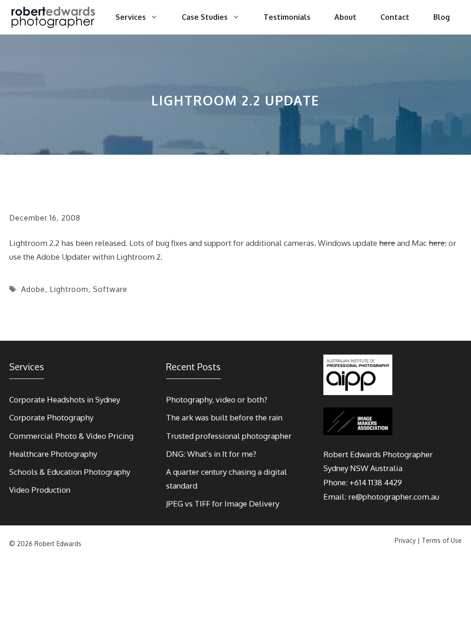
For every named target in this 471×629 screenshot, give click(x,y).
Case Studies (205, 17)
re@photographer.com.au (393, 496)
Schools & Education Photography (69, 472)
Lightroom (69, 289)
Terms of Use (442, 540)
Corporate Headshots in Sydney (64, 399)
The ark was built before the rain (224, 417)
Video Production (39, 490)
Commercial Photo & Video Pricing (71, 436)
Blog (441, 17)
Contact (394, 17)
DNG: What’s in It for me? (211, 454)
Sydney (335, 468)
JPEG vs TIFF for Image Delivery (222, 503)
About (345, 17)
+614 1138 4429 (376, 482)
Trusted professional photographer (229, 436)
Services (130, 17)
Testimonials (287, 17)
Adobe (33, 289)
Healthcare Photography (53, 454)
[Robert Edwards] (53, 17)
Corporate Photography (51, 417)
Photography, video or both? (216, 399)
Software (110, 289)
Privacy (405, 540)
